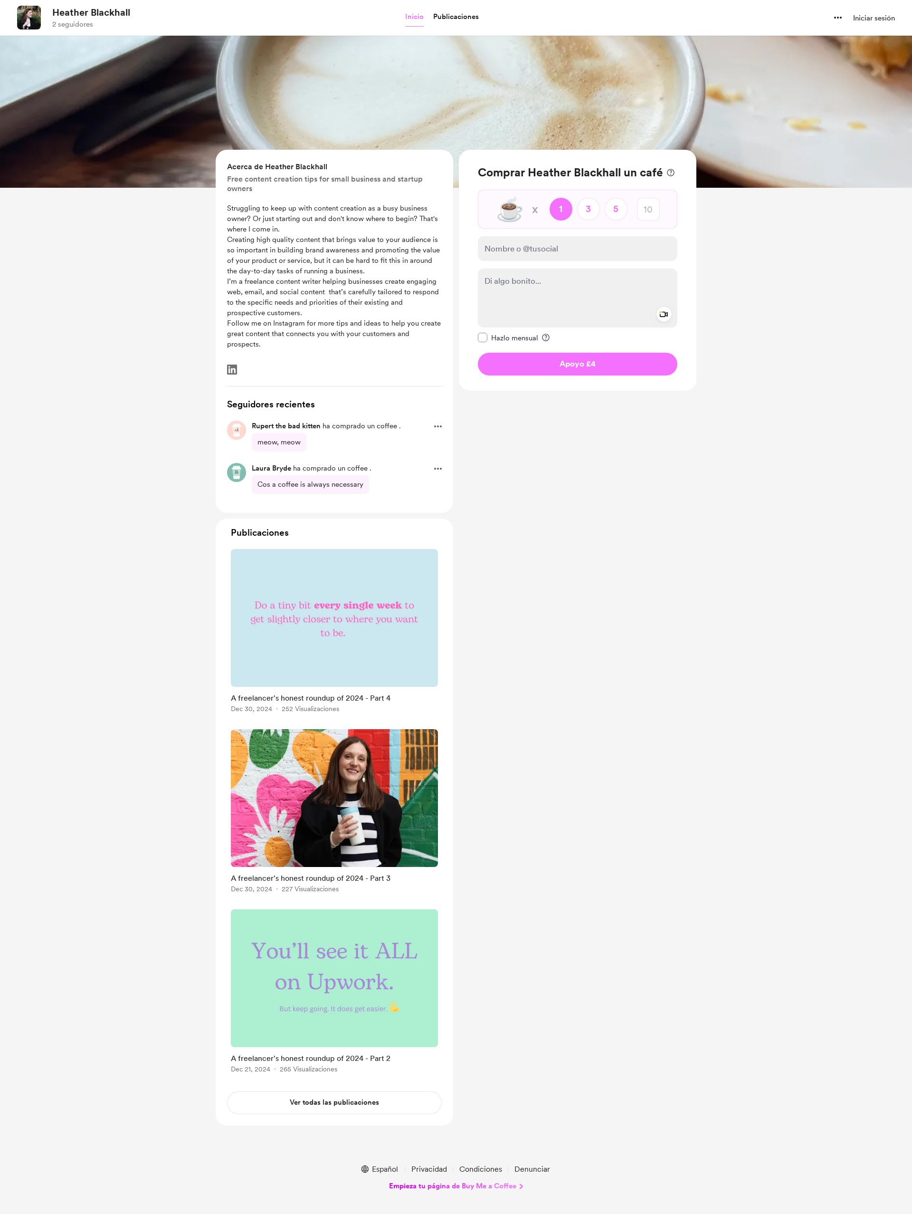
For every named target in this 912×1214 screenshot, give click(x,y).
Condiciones (480, 1169)
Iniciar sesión (874, 18)
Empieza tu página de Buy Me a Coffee (452, 1186)
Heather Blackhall (91, 12)
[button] (414, 17)
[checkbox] (508, 337)
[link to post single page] (334, 632)
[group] (334, 632)
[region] (577, 270)
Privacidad (429, 1169)
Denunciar (532, 1169)
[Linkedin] (232, 370)
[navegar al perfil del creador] (29, 17)
